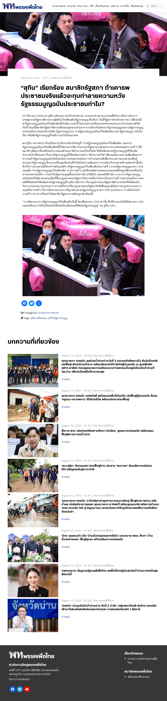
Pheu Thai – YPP (85, 6)
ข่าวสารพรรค (59, 6)
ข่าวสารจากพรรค (49, 313)
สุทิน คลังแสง (38, 318)
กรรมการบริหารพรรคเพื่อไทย (143, 661)
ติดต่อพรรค (137, 6)
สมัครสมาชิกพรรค (138, 677)
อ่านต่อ (65, 379)
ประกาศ (71, 6)
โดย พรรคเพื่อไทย (62, 78)
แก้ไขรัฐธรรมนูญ (57, 318)
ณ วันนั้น (125, 6)
